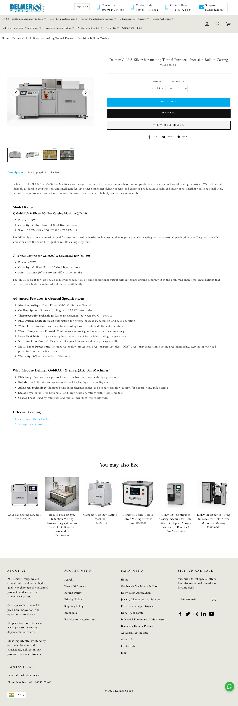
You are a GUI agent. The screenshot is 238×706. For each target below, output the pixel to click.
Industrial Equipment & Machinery (143, 619)
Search (68, 579)
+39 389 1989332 (147, 9)
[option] (50, 101)
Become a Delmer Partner (58, 28)
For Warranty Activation (79, 619)
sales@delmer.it (30, 675)
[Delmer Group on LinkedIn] (203, 614)
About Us (111, 28)
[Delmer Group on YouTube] (211, 614)
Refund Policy (73, 593)
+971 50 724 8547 (181, 9)
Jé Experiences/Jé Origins (133, 19)
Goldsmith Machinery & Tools (28, 19)
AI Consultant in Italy (89, 28)
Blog (139, 28)
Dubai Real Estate (161, 19)
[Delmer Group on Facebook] (180, 614)
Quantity (178, 81)
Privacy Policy (73, 599)
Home (5, 38)
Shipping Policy (73, 606)
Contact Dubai (179, 5)
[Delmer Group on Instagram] (196, 614)
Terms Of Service (75, 586)
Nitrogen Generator (30, 424)
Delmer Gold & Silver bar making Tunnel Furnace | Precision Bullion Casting (60, 38)
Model (157, 81)
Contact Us (128, 28)
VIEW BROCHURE (168, 125)
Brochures (70, 613)
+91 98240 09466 (113, 9)
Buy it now (168, 113)
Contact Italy (144, 5)
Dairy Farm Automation (62, 19)
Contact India (110, 5)
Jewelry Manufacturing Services (97, 19)
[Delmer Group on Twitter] (188, 614)
